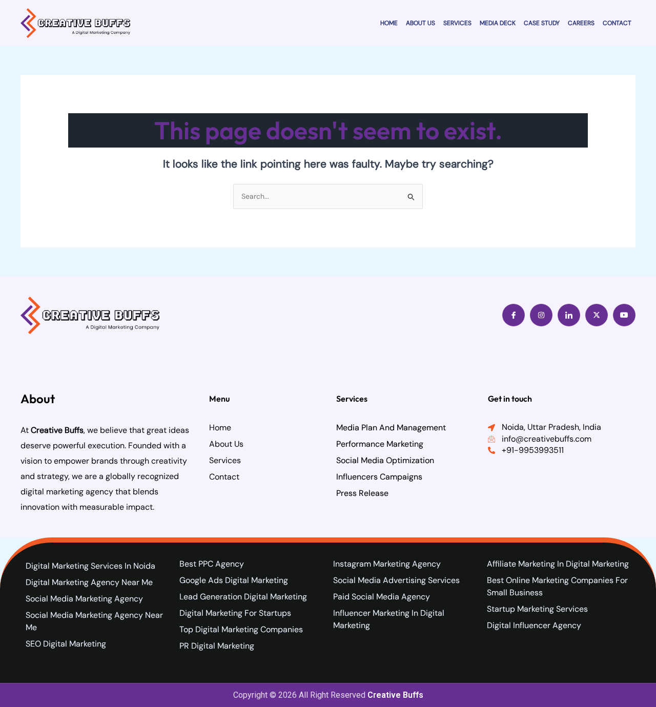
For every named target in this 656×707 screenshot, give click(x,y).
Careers (581, 23)
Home (389, 23)
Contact (617, 23)
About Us (420, 23)
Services (457, 23)
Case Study (542, 23)
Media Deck (498, 23)
